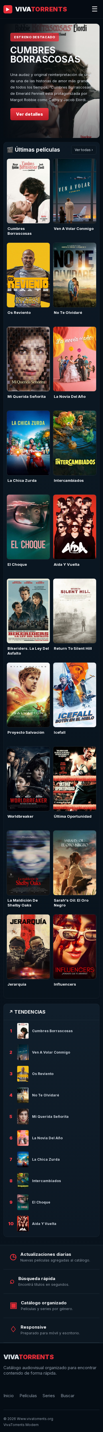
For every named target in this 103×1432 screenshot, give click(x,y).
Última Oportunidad (73, 816)
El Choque (17, 564)
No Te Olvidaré (68, 312)
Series (49, 1395)
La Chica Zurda (22, 480)
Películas (28, 1395)
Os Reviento (19, 312)
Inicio (8, 1395)
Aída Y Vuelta (67, 564)
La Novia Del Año (70, 396)
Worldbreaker (20, 816)
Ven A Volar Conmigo (74, 228)
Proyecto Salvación (25, 732)
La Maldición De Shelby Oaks (22, 902)
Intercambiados (69, 480)
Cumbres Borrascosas (19, 231)
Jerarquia (16, 984)
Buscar (67, 1395)
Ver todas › (84, 150)
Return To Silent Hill (73, 648)
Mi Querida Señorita (26, 396)
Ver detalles (29, 114)
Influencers (65, 984)
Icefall (60, 732)
